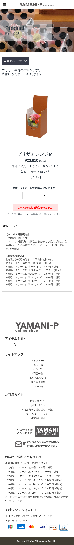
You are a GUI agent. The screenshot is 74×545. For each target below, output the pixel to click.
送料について (10, 226)
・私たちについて (37, 377)
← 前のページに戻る (16, 61)
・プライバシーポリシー (37, 413)
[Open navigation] (4, 4)
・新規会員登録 (37, 382)
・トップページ (37, 360)
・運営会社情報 (37, 418)
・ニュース (37, 365)
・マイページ (37, 386)
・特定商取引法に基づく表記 (37, 409)
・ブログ (37, 369)
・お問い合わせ (37, 405)
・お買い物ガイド (37, 401)
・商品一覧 (37, 373)
